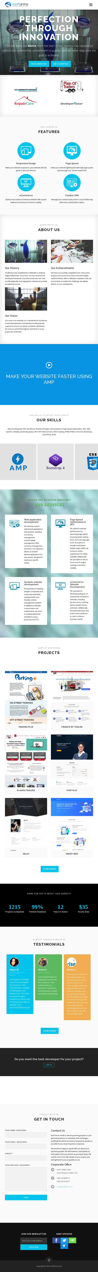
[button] (49, 365)
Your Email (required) (16, 1142)
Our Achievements (62, 268)
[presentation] (94, 462)
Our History (12, 268)
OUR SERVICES (39, 63)
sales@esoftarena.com (65, 1187)
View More (49, 868)
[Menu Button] (91, 5)
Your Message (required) (17, 1165)
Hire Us (49, 1065)
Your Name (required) (16, 1130)
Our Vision (11, 315)
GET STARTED (61, 63)
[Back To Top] (49, 1260)
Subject (9, 1153)
